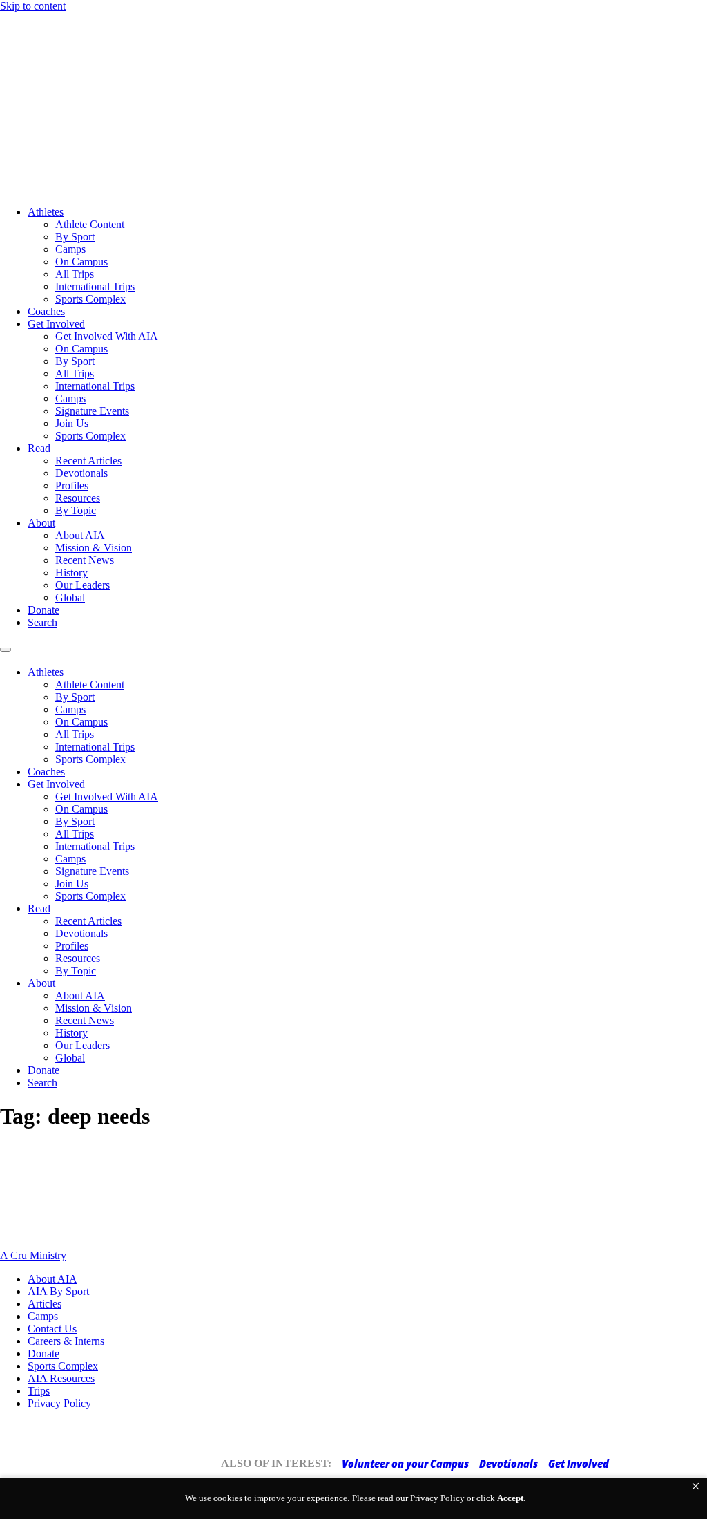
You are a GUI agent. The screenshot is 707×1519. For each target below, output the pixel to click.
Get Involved (56, 324)
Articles (44, 1304)
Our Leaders (82, 585)
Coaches (46, 311)
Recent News (84, 560)
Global (70, 597)
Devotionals (81, 473)
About (41, 523)
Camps (70, 249)
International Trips (95, 286)
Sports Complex (90, 299)
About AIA (80, 535)
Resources (77, 498)
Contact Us (52, 1328)
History (71, 572)
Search (42, 622)
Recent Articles (88, 460)
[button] (695, 1487)
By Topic (75, 510)
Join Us (71, 423)
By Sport (75, 237)
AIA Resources (61, 1378)
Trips (39, 1391)
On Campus (81, 261)
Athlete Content (89, 224)
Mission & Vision (93, 548)
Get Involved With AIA (106, 336)
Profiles (71, 485)
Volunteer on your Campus (405, 1463)
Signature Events (92, 411)
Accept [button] (510, 1498)
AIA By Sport (58, 1291)
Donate (43, 610)
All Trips (74, 274)
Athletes (46, 212)
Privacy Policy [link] (437, 1498)
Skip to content (33, 6)
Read (39, 448)
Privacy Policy (59, 1403)
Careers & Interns (66, 1341)
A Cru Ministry (33, 1255)
